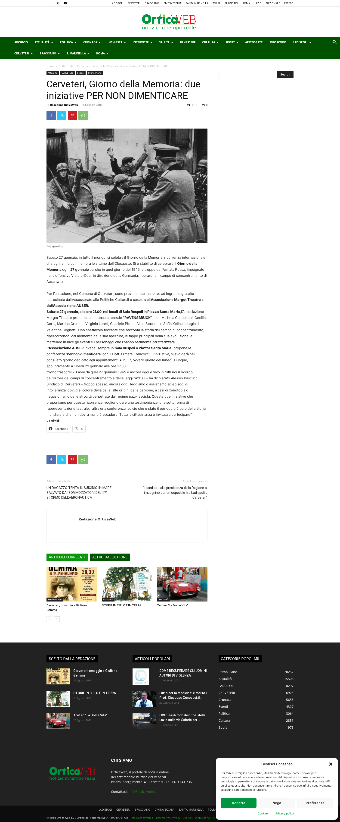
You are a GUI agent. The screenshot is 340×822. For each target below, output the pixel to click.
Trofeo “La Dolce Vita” (172, 605)
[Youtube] (65, 3)
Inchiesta (115, 42)
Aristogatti (254, 42)
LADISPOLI (117, 3)
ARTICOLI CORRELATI (67, 557)
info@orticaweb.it (142, 791)
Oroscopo (278, 42)
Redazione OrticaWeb (64, 105)
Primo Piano (95, 72)
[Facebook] (49, 3)
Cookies (263, 813)
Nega (276, 803)
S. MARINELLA (76, 53)
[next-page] (57, 619)
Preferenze (315, 803)
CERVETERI (134, 3)
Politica (66, 42)
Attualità (41, 42)
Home (50, 66)
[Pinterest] (72, 115)
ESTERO (289, 3)
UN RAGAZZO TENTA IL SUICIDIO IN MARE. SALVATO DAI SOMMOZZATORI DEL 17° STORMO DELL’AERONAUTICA (79, 493)
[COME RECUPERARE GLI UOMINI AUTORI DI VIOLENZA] (141, 676)
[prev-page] (49, 619)
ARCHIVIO (21, 42)
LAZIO (258, 3)
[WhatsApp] (83, 115)
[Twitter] (57, 3)
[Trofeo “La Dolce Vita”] (182, 584)
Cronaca (90, 42)
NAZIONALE (273, 3)
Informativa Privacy (167, 818)
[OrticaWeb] (170, 22)
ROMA (246, 3)
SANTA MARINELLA (197, 3)
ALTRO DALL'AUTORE (109, 557)
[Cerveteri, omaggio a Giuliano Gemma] (71, 584)
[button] (330, 764)
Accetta (238, 803)
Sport (230, 42)
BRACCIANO (152, 3)
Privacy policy (284, 813)
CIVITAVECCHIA (172, 3)
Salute (164, 42)
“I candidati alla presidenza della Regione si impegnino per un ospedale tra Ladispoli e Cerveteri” (174, 493)
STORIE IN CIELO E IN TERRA (121, 605)
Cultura (208, 42)
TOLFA (216, 3)
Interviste (141, 42)
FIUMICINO (231, 3)
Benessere (188, 42)
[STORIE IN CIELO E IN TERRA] (127, 584)
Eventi (80, 72)
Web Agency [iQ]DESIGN (210, 818)
